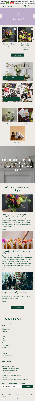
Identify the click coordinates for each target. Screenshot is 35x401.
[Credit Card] (17, 398)
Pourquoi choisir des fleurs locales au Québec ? (16, 252)
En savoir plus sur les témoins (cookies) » (25, 3)
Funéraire (4, 347)
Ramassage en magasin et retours (11, 375)
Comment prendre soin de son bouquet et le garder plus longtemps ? (17, 215)
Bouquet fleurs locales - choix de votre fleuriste (25, 45)
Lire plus (4, 229)
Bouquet (4, 331)
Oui (7, 3)
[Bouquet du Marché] (9, 34)
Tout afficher (17, 55)
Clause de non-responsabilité (10, 368)
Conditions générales (8, 366)
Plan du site (5, 377)
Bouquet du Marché (9, 44)
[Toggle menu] (31, 6)
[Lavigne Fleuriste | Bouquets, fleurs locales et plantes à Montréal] (7, 6)
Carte (26, 124)
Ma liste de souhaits (7, 358)
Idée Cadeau (17, 142)
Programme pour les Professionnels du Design (15, 379)
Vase (3, 343)
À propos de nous (7, 364)
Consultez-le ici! (8, 19)
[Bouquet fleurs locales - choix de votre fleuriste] (25, 34)
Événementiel (6, 345)
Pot (3, 338)
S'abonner (28, 386)
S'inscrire (4, 353)
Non (12, 3)
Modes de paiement (7, 373)
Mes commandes (7, 355)
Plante (9, 124)
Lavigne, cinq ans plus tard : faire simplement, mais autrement (14, 293)
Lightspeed (4, 396)
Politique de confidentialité (9, 370)
